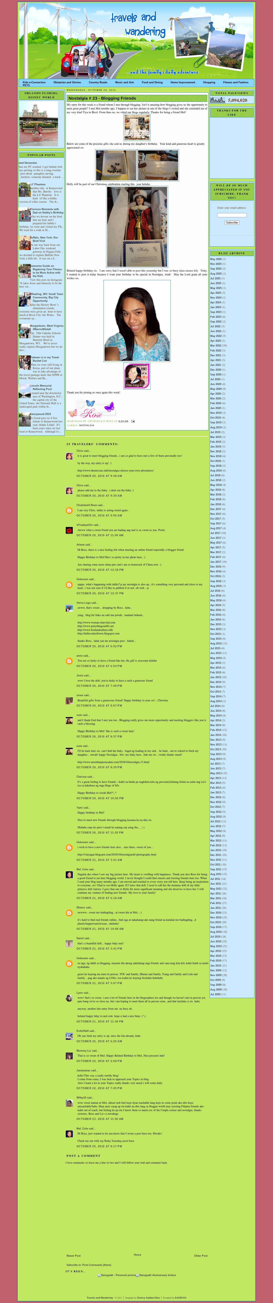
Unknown (82, 579)
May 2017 (216, 542)
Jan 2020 (215, 408)
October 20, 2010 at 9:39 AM (99, 495)
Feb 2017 (215, 557)
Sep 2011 (215, 869)
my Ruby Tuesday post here (117, 1141)
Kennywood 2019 (40, 414)
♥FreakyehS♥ (85, 525)
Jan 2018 (215, 504)
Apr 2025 (215, 293)
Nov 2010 (215, 917)
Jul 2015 (215, 648)
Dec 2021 (215, 355)
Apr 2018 (215, 489)
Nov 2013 (215, 744)
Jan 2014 (215, 735)
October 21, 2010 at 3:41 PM (99, 948)
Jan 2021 (215, 365)
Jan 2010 (215, 965)
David (80, 938)
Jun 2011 (215, 883)
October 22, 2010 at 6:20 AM (99, 1041)
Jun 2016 (215, 595)
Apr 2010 (215, 951)
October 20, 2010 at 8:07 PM (99, 705)
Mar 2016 (215, 610)
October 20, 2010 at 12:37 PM (100, 593)
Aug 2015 (216, 643)
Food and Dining (152, 81)
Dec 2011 (215, 855)
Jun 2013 (215, 768)
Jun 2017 (215, 538)
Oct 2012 (215, 807)
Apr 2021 (215, 360)
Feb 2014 (215, 730)
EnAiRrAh (180, 1297)
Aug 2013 (216, 759)
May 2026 (216, 259)
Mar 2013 (215, 783)
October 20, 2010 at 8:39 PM (99, 767)
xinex (80, 695)
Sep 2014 (215, 696)
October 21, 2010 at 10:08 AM (100, 929)
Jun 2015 (215, 653)
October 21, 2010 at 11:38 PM (100, 1021)
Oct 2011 (215, 864)
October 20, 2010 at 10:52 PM (100, 798)
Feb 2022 (215, 350)
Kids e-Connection (34, 81)
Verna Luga (84, 602)
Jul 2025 (215, 278)
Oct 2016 (215, 576)
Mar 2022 (215, 345)
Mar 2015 (215, 667)
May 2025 (216, 288)
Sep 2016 (215, 581)
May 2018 (216, 485)
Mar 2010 (215, 956)
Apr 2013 (215, 778)
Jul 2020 (215, 379)
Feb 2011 (215, 903)
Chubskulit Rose (87, 505)
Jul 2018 (215, 475)
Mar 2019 (215, 437)
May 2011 (215, 888)
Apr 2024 (215, 302)
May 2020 (216, 389)
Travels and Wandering (100, 1297)
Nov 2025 (215, 264)
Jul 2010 (215, 936)
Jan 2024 (215, 307)
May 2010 (216, 946)
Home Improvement (183, 81)
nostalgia (87, 425)
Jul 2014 (215, 706)
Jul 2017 (215, 533)
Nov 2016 (215, 571)
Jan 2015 (215, 677)
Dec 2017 (215, 509)
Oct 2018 (215, 461)
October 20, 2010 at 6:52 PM (99, 646)
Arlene (81, 544)
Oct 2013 (215, 749)
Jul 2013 (215, 763)
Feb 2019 (215, 442)
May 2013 (216, 773)
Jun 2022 (215, 331)
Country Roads (98, 81)
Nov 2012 (215, 802)
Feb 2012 (215, 845)
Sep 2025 (215, 268)
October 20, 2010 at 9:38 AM (99, 476)
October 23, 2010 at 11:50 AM (100, 1119)
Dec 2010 (215, 912)
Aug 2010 (216, 932)
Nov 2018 (215, 456)
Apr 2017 (215, 547)
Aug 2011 (215, 874)
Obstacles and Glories (67, 81)
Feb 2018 (215, 499)
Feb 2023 (215, 317)
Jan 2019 (215, 446)
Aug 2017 (216, 528)
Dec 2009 (215, 970)
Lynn (80, 992)
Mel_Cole (82, 869)
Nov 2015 (215, 629)
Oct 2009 (215, 980)
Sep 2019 (215, 422)
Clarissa (82, 776)
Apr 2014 (215, 720)
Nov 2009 (215, 975)
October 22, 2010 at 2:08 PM (99, 1061)
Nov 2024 (215, 297)
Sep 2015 (215, 638)
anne (80, 655)
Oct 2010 (215, 922)
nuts (79, 715)
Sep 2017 (215, 523)
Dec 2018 (215, 451)
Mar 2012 (215, 840)
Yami (80, 807)
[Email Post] (132, 421)
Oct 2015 (215, 634)
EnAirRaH (83, 1031)
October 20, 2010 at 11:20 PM (100, 832)
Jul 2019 (215, 432)
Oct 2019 (215, 417)
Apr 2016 (215, 605)
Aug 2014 (216, 701)
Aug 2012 (216, 816)
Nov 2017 (215, 514)
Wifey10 (81, 1097)
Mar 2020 (215, 398)
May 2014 (216, 715)
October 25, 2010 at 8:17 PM (99, 1146)
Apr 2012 (215, 836)
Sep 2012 (215, 812)
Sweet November (26, 163)
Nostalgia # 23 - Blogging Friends (102, 98)
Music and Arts (124, 81)
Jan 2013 (215, 792)
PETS (26, 84)
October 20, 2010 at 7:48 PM (99, 686)
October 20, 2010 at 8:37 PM (99, 736)
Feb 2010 (215, 960)
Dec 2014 (215, 682)
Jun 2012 (215, 826)
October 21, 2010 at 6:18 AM (99, 898)
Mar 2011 (215, 898)
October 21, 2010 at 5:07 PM (99, 983)
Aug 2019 (216, 427)
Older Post (200, 1255)
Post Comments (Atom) (96, 1265)
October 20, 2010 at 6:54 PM (99, 666)
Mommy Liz (84, 1050)
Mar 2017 (215, 552)
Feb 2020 (215, 403)
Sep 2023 (215, 312)
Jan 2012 (215, 850)
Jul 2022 (215, 326)
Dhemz (81, 907)
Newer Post (74, 1255)
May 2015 (216, 658)
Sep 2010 (215, 927)
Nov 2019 (215, 413)
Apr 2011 (215, 893)
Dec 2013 (215, 739)
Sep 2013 (215, 754)
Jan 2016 (215, 619)
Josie (80, 675)
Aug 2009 (216, 989)
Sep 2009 (215, 984)
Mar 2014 (215, 725)
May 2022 (216, 336)
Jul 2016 (215, 590)
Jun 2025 (215, 283)
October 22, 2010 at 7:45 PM (99, 1088)
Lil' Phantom (38, 184)
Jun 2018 (215, 480)
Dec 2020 (215, 369)
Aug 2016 (216, 586)
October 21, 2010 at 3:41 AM (99, 860)
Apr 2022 (215, 340)
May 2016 (216, 600)
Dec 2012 (215, 797)
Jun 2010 (215, 941)
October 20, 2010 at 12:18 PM (100, 570)
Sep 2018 (215, 465)
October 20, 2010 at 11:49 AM (100, 535)
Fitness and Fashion (235, 81)
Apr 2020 (215, 393)
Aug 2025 (216, 273)
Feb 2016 (215, 614)
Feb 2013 (215, 787)
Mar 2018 (215, 494)
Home (137, 1254)
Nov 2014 (215, 687)
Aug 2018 (216, 470)
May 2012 (216, 831)
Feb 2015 (215, 672)
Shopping (209, 81)
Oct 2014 (215, 691)
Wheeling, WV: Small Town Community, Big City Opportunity (46, 297)
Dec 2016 (215, 566)
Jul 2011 (215, 879)
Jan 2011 (215, 908)
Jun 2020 (215, 384)
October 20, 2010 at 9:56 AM (99, 515)
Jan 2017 (215, 562)
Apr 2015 (215, 663)
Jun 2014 (215, 711)
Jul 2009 (215, 994)
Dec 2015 (215, 624)
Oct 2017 (215, 518)
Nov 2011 (215, 859)
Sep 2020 (215, 374)
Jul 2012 (215, 821)
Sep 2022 (215, 321)
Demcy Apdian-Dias (148, 1297)
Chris (80, 451)
